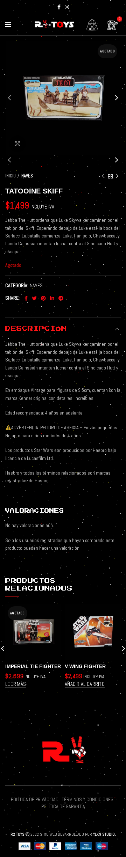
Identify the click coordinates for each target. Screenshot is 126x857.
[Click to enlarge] (17, 144)
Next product (117, 176)
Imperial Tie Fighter (33, 666)
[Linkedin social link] (52, 298)
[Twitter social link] (34, 298)
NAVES (27, 176)
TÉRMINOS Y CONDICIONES (87, 799)
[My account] (92, 25)
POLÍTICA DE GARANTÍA (63, 806)
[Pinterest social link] (43, 298)
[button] (85, 684)
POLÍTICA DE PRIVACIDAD (34, 799)
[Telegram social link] (60, 298)
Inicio (10, 176)
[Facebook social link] (59, 7)
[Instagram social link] (67, 7)
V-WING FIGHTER (85, 666)
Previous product (103, 176)
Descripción (36, 328)
